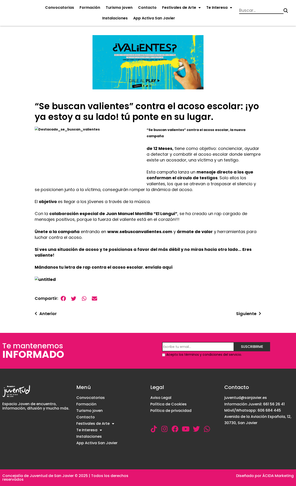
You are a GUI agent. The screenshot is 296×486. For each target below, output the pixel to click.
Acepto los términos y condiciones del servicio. (204, 354)
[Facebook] (175, 428)
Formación (90, 7)
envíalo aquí (159, 267)
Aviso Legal (160, 397)
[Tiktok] (153, 428)
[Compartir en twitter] (73, 298)
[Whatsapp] (207, 428)
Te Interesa (217, 7)
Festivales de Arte (179, 7)
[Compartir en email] (94, 298)
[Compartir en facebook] (63, 298)
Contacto (147, 7)
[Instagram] (164, 428)
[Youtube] (185, 428)
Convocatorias (59, 7)
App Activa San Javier (154, 18)
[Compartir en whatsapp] (84, 298)
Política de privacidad (170, 410)
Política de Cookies (168, 404)
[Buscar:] (261, 10)
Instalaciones (115, 18)
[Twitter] (196, 428)
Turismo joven (119, 7)
